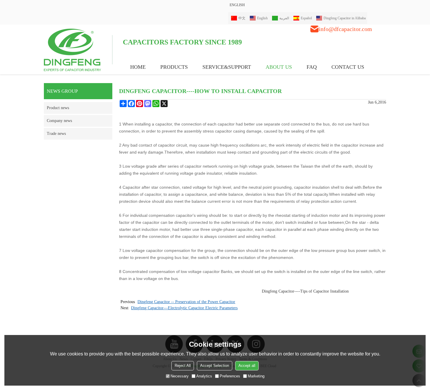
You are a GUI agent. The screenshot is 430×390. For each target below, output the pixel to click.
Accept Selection (214, 365)
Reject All (183, 365)
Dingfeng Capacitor (278, 291)
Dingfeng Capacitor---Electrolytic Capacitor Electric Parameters (184, 308)
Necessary (180, 376)
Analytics (204, 376)
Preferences (230, 376)
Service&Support (226, 67)
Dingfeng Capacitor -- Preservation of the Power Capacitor (186, 302)
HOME (138, 67)
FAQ (312, 67)
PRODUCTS (174, 67)
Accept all (246, 365)
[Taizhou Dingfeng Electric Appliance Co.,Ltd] (78, 49)
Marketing (256, 376)
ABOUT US (279, 67)
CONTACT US (347, 67)
